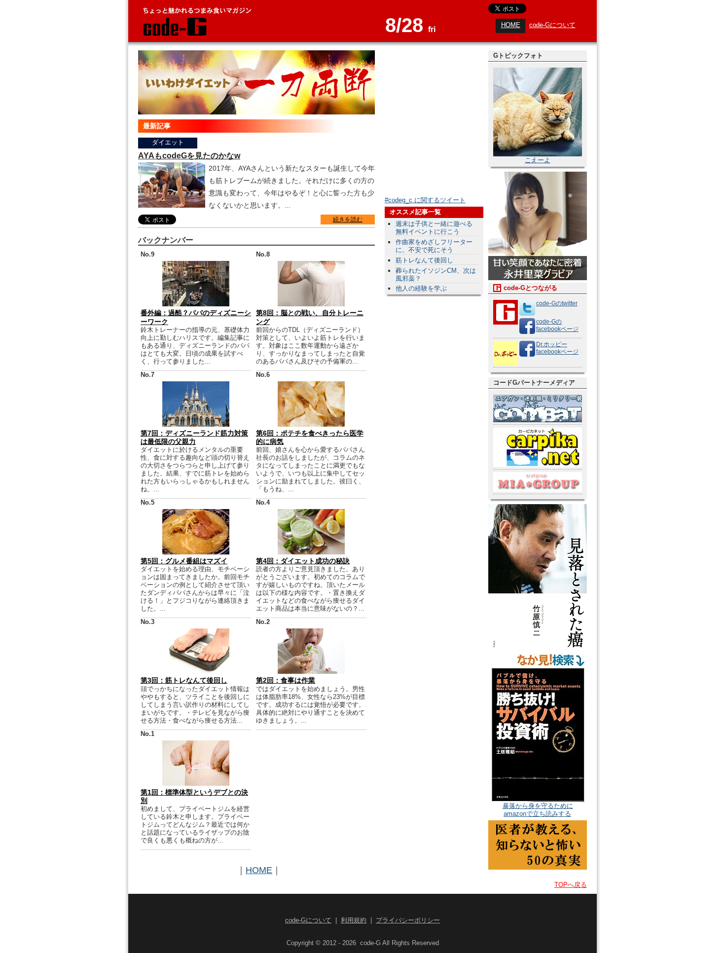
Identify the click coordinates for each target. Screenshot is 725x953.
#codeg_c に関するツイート (425, 200)
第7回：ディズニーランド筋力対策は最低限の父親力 (194, 437)
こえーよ (537, 160)
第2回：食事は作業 (285, 680)
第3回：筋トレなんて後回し (184, 680)
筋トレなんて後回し (424, 260)
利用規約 (353, 920)
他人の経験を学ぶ (421, 288)
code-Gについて (552, 25)
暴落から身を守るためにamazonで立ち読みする (538, 809)
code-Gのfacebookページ (557, 325)
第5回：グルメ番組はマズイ (184, 561)
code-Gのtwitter (557, 303)
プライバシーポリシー (408, 920)
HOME (510, 25)
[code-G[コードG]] (174, 34)
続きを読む (347, 219)
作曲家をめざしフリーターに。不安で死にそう (434, 246)
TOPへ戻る (570, 884)
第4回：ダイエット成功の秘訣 (303, 561)
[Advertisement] (424, 450)
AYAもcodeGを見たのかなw (189, 155)
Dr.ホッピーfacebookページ (557, 348)
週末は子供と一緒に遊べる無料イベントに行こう (434, 227)
